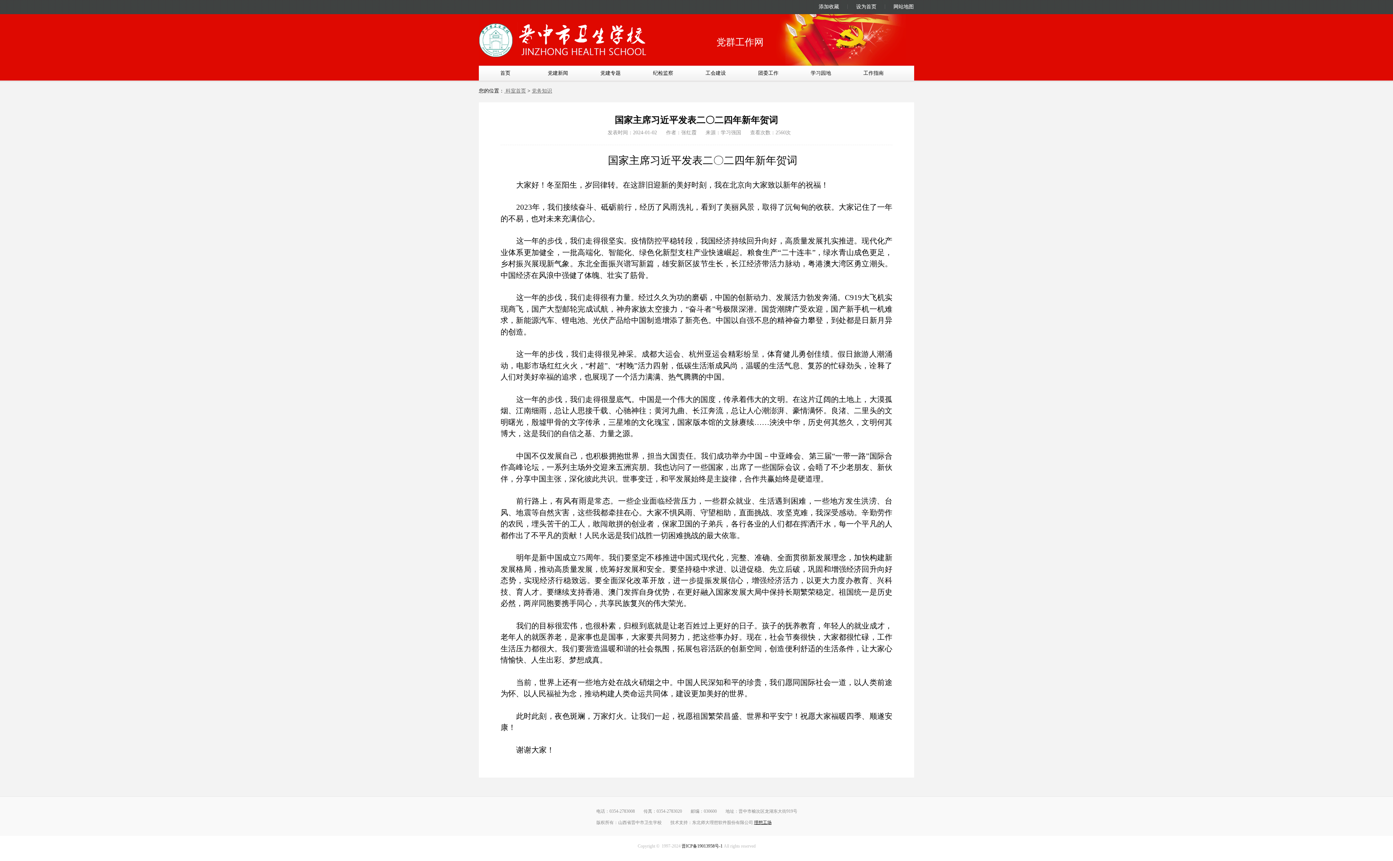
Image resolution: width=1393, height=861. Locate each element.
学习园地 (821, 73)
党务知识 (542, 91)
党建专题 (610, 73)
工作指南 (873, 73)
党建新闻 (558, 73)
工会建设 (716, 73)
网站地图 (903, 6)
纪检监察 (663, 73)
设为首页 (866, 6)
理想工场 (763, 822)
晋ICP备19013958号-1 (702, 846)
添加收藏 (829, 6)
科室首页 (515, 91)
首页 (505, 73)
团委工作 (768, 73)
